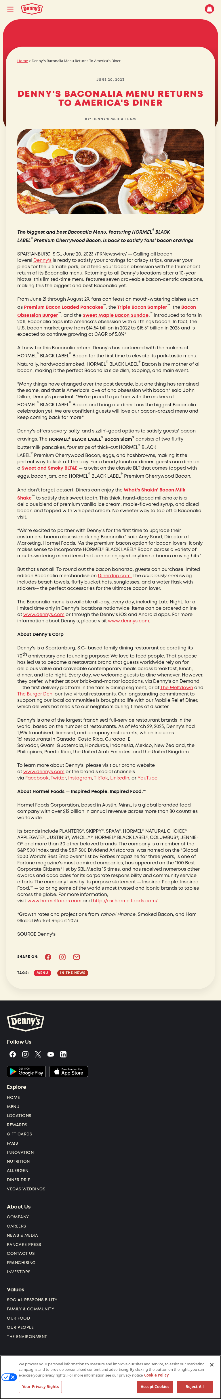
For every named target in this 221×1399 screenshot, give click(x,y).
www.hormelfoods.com (54, 901)
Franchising (21, 1262)
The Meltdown (176, 688)
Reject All (195, 1386)
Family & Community (30, 1309)
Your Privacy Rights (40, 1386)
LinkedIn (119, 778)
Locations (19, 1115)
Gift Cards (19, 1134)
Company (18, 1217)
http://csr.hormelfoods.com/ (125, 901)
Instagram (80, 778)
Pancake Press (24, 1244)
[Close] (211, 1364)
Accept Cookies (155, 1386)
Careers (16, 1226)
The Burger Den (34, 694)
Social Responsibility (32, 1300)
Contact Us (21, 1253)
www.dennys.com (43, 614)
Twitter (58, 778)
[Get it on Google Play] (26, 1071)
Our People (20, 1327)
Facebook (37, 778)
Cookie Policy (156, 1375)
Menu (13, 1107)
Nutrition (18, 1161)
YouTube (147, 778)
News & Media (22, 1235)
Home (22, 60)
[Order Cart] (209, 9)
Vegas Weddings (26, 1189)
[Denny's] (31, 9)
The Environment (27, 1336)
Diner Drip (19, 1180)
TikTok (101, 778)
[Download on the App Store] (68, 1071)
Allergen (17, 1170)
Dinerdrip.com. (115, 576)
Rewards (17, 1125)
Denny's (42, 260)
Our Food (18, 1318)
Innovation (20, 1152)
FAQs (12, 1143)
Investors (19, 1272)
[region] (110, 1377)
